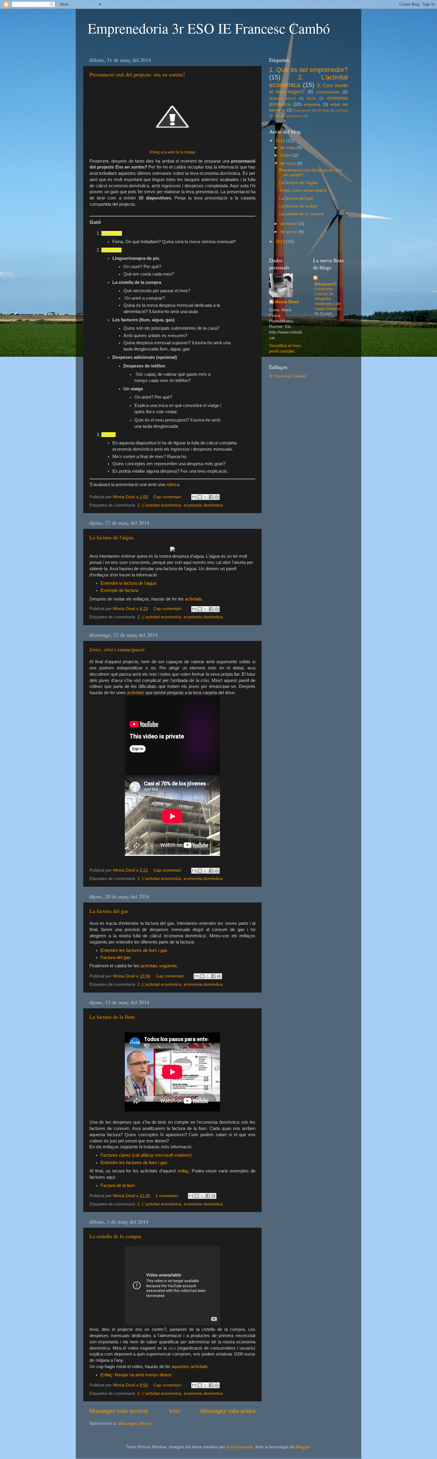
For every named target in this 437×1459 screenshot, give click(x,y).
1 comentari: (167, 1196)
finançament (302, 110)
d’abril (286, 155)
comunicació (327, 92)
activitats (193, 599)
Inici (174, 1411)
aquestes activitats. (190, 1366)
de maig (288, 147)
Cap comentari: (168, 497)
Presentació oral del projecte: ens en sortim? (137, 74)
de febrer (289, 223)
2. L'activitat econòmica (159, 505)
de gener (289, 231)
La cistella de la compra (115, 1236)
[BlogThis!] (200, 497)
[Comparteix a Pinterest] (217, 497)
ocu (172, 1348)
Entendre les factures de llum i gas (133, 950)
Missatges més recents (118, 1411)
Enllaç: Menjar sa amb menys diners (136, 1374)
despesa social (282, 98)
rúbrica (172, 484)
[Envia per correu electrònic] (194, 497)
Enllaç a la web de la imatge (172, 152)
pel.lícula (341, 110)
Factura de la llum (117, 1185)
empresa (312, 104)
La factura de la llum (112, 1016)
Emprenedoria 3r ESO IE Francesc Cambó (209, 27)
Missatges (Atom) (134, 1423)
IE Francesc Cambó (287, 376)
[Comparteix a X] (205, 497)
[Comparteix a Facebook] (211, 497)
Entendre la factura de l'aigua (128, 583)
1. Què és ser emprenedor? (308, 69)
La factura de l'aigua (111, 537)
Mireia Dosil (287, 302)
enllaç (182, 1171)
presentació (294, 116)
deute (311, 98)
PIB (277, 116)
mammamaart (240, 1447)
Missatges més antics (228, 1411)
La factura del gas (108, 910)
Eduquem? (326, 284)
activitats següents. (159, 965)
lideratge (323, 110)
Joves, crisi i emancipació (116, 649)
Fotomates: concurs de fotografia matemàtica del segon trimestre (328, 299)
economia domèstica (203, 505)
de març (288, 163)
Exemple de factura (119, 590)
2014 (281, 141)
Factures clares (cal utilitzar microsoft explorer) (146, 1155)
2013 (281, 241)
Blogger (303, 1447)
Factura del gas (115, 957)
